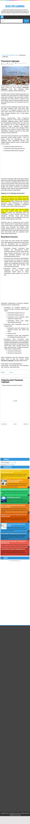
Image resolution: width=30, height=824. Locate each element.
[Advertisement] (15, 39)
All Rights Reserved (24, 813)
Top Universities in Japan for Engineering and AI (13, 549)
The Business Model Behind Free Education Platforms (14, 489)
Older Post (26, 424)
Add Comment (11, 63)
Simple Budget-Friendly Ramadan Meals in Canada (14, 533)
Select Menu (2, 17)
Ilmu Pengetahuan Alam (21, 63)
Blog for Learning (15, 6)
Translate (12, 464)
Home (15, 424)
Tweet (11, 372)
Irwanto (4, 63)
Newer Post (3, 424)
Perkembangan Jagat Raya (13, 497)
